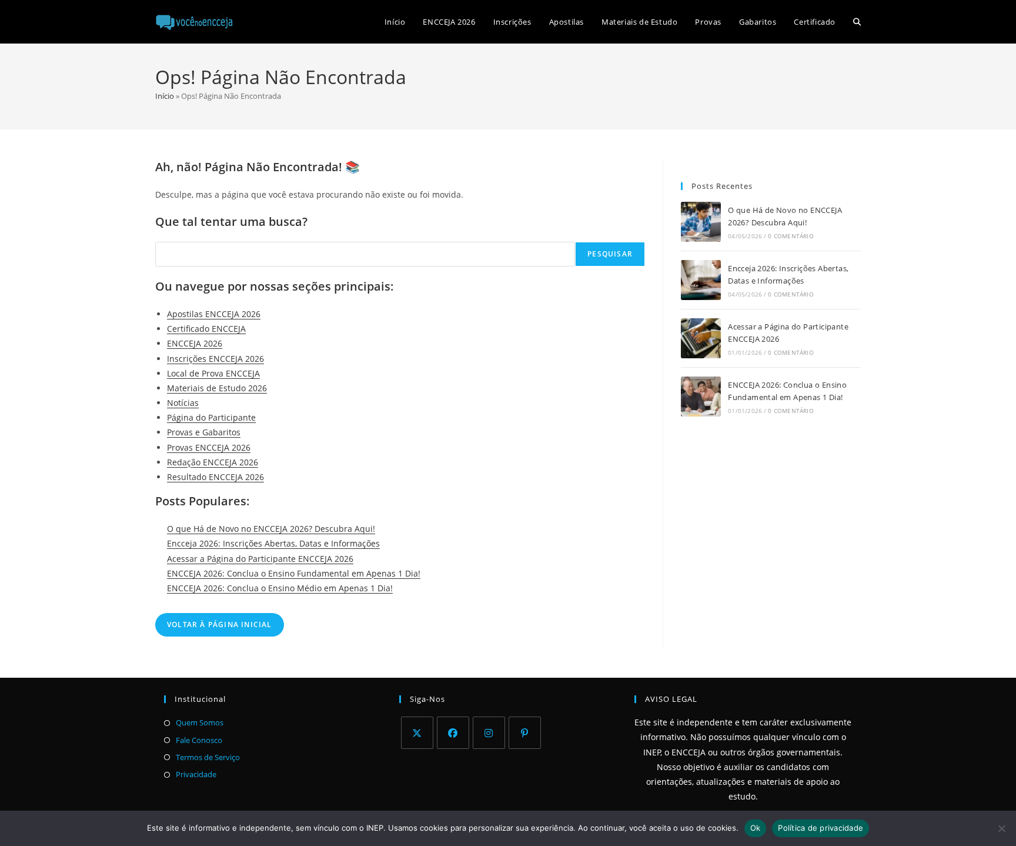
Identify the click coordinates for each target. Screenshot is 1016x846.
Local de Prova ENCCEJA (213, 373)
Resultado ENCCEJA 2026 (215, 476)
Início (164, 96)
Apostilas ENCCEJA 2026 (213, 313)
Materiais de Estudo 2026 (217, 388)
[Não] (1001, 828)
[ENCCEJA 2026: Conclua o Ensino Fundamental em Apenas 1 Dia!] (701, 397)
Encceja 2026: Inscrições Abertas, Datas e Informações (273, 543)
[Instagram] (489, 733)
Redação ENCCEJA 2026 (212, 462)
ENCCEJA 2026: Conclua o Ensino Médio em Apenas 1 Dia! (280, 588)
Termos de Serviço (208, 757)
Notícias (183, 402)
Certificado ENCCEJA (206, 328)
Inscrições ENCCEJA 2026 (215, 358)
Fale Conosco (199, 740)
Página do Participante (211, 417)
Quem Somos (199, 722)
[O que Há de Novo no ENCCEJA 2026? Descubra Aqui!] (701, 222)
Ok (755, 827)
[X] (417, 733)
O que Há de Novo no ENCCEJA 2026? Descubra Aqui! (271, 528)
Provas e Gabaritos (203, 432)
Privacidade (196, 774)
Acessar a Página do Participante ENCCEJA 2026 (260, 558)
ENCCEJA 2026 (194, 343)
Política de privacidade (820, 827)
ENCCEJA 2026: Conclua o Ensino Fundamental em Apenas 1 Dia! (293, 573)
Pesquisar (610, 254)
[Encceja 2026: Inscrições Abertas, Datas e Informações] (701, 280)
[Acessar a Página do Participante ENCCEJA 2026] (701, 338)
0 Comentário (790, 236)
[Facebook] (453, 733)
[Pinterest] (525, 733)
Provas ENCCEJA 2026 (208, 447)
